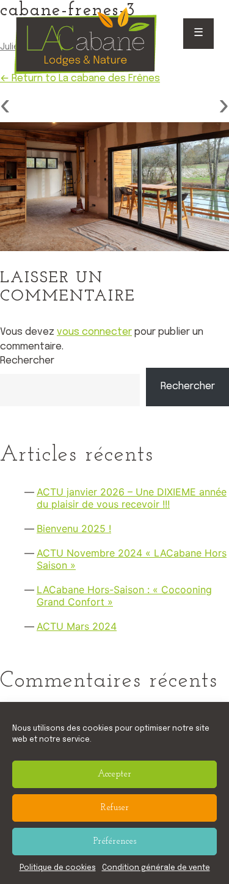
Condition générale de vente (156, 868)
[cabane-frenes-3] (114, 186)
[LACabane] (85, 68)
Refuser (115, 808)
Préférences (114, 841)
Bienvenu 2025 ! (74, 528)
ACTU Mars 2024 (77, 626)
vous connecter (94, 332)
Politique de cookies (58, 868)
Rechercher (27, 361)
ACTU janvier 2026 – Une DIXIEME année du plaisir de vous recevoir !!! (132, 498)
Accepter (114, 774)
